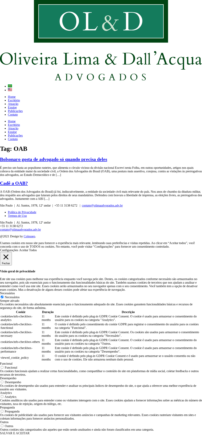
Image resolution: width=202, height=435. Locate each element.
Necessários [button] (7, 293)
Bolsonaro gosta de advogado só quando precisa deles (53, 159)
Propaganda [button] (7, 407)
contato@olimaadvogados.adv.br (102, 205)
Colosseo (29, 236)
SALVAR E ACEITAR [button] (15, 433)
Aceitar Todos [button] (28, 250)
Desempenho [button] (8, 378)
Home (12, 96)
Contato (13, 114)
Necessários (12, 297)
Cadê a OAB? (14, 183)
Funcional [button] (6, 363)
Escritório (14, 100)
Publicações (15, 111)
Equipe (12, 107)
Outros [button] (4, 422)
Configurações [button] (9, 250)
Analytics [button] (6, 392)
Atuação (13, 104)
